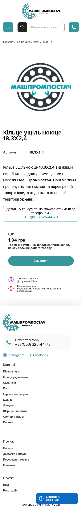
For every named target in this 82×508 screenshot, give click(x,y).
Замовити (41, 260)
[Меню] (8, 27)
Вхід (6, 485)
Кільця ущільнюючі (27, 42)
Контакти (9, 465)
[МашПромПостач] (41, 11)
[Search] (22, 27)
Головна (8, 42)
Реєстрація (10, 490)
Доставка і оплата (14, 454)
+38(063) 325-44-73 (41, 217)
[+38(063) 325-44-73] (74, 27)
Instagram (16, 355)
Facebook (40, 355)
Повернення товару (16, 459)
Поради (8, 448)
